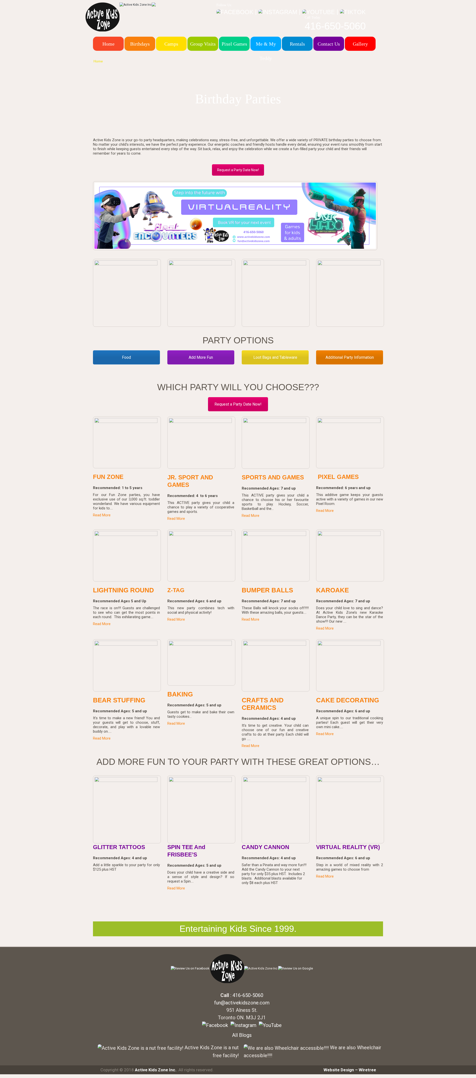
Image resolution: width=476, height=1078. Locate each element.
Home (108, 44)
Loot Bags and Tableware (275, 357)
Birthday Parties (123, 61)
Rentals (297, 44)
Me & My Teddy (266, 51)
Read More (102, 515)
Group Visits (203, 44)
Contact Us (329, 44)
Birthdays (140, 44)
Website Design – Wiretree (350, 1069)
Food (126, 357)
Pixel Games (234, 44)
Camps (171, 44)
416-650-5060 (335, 26)
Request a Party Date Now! (238, 170)
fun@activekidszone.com (241, 1003)
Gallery (360, 44)
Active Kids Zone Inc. (156, 1069)
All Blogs (242, 1035)
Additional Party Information (350, 357)
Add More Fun (201, 357)
